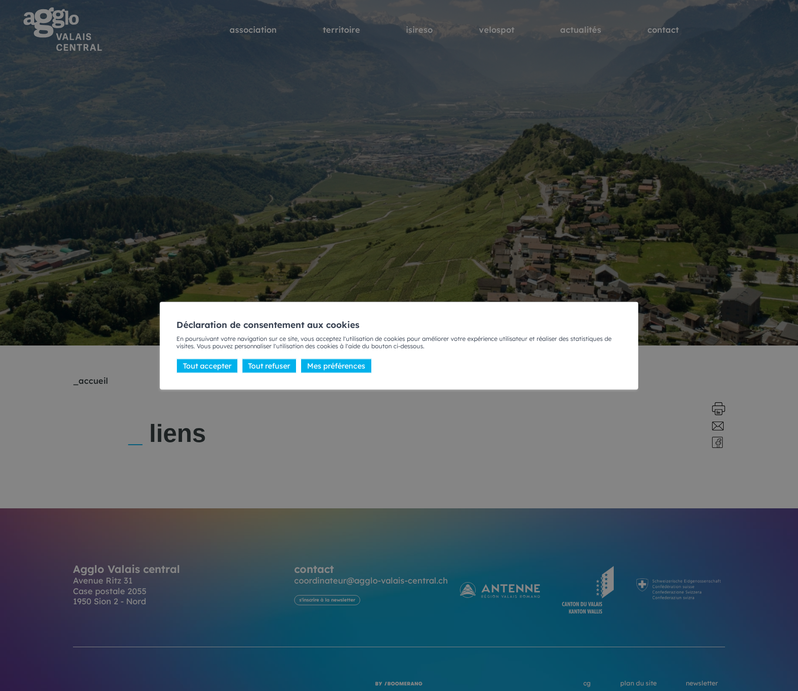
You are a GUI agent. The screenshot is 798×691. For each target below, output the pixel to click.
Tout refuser (269, 365)
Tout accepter (207, 365)
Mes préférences (336, 365)
